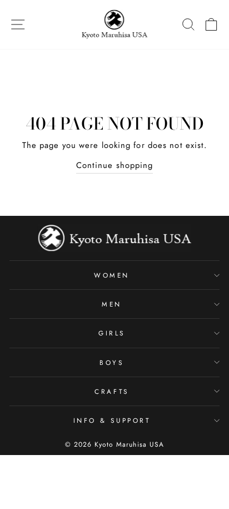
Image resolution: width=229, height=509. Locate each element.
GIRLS (111, 333)
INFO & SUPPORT (111, 420)
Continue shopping (114, 165)
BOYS (111, 362)
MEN (112, 304)
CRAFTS (111, 391)
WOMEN (112, 275)
